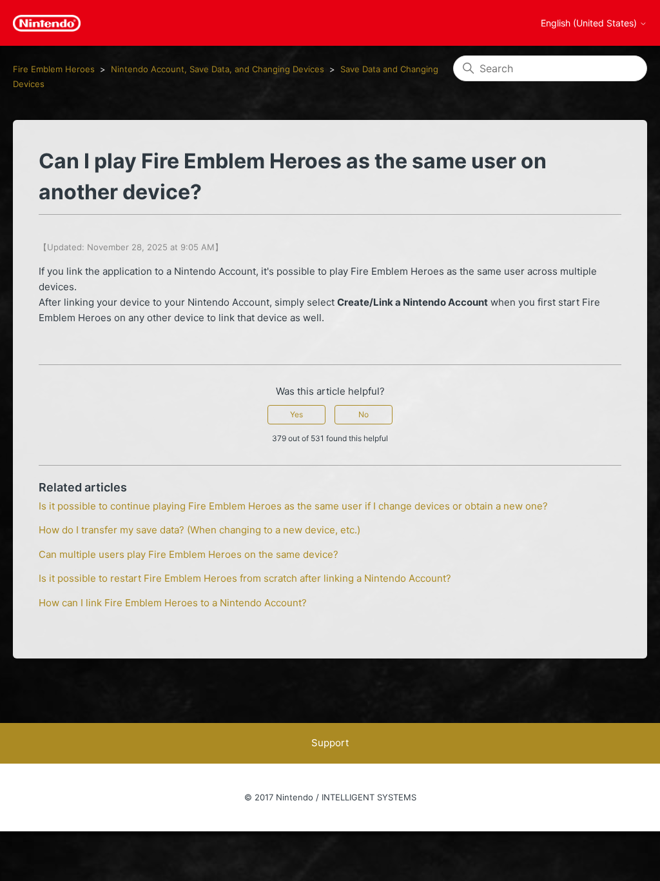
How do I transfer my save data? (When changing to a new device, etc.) (199, 530)
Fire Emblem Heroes (54, 69)
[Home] (47, 23)
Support (330, 743)
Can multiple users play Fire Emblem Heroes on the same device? (188, 554)
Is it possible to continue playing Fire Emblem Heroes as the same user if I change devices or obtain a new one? (293, 506)
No (363, 414)
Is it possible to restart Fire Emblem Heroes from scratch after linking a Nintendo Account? (245, 578)
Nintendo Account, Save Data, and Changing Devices (217, 69)
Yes (296, 414)
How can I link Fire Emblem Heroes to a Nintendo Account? (173, 603)
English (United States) (590, 23)
